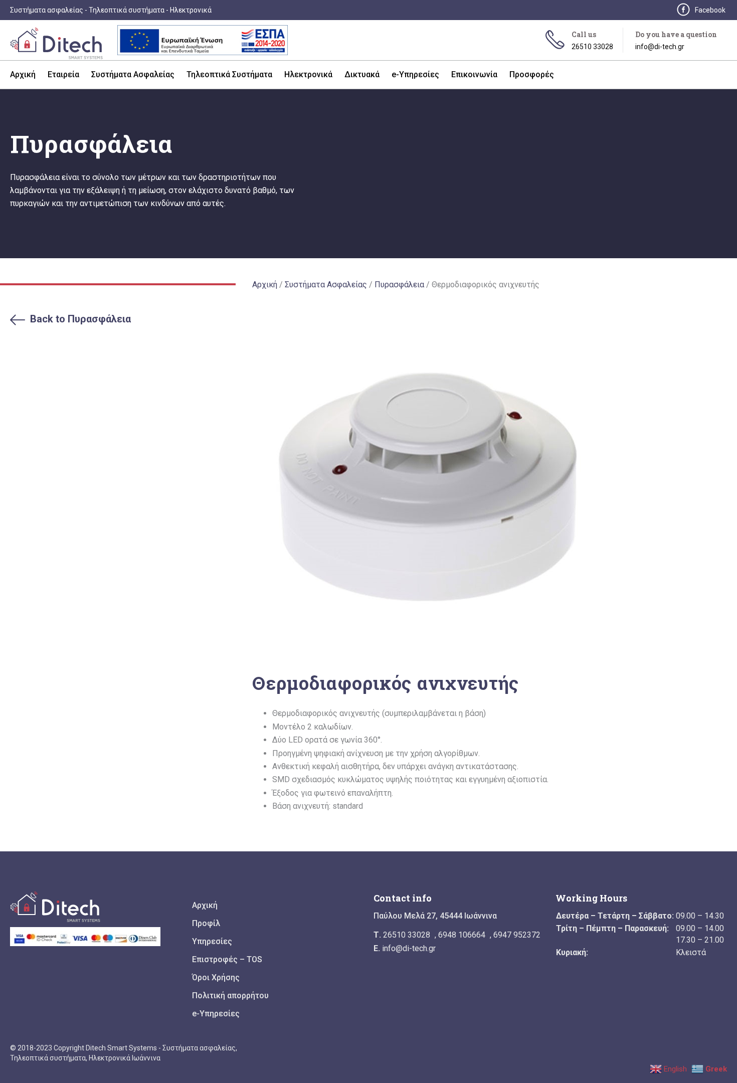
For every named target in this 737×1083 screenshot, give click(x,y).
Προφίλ (206, 924)
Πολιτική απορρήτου (230, 996)
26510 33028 (592, 47)
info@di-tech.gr (659, 47)
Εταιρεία (63, 74)
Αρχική (23, 74)
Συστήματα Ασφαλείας (132, 74)
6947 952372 (516, 935)
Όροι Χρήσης (216, 978)
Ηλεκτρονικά (308, 74)
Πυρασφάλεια (399, 284)
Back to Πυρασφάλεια (80, 319)
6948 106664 (461, 935)
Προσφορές (531, 74)
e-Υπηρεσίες (415, 74)
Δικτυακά (362, 74)
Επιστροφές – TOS (227, 960)
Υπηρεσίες (212, 942)
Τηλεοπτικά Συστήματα (229, 74)
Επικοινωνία (474, 74)
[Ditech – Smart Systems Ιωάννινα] (60, 46)
